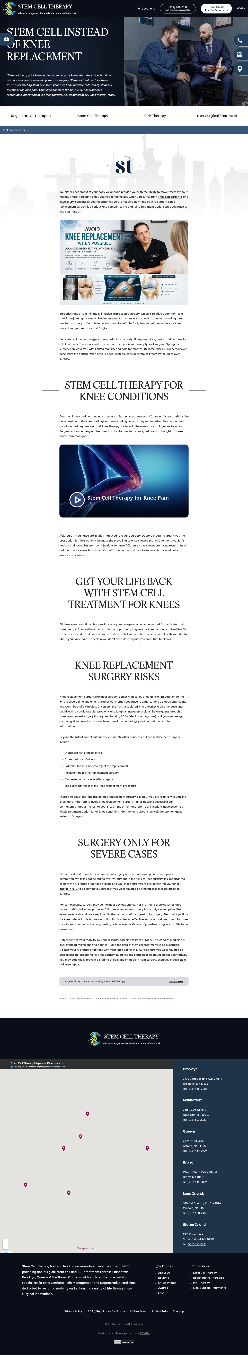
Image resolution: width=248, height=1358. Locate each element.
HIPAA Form (138, 1311)
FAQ (161, 1292)
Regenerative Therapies (208, 1277)
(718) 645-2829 (197, 1182)
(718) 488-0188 (177, 8)
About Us (164, 1272)
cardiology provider (136, 721)
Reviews (163, 1277)
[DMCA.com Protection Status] (124, 1342)
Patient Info (160, 1311)
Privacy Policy (73, 1311)
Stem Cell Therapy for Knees (111, 998)
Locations (148, 8)
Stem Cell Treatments (80, 998)
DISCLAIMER (176, 981)
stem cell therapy (149, 354)
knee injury (66, 201)
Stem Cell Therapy (93, 116)
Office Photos (167, 1283)
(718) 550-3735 (197, 1244)
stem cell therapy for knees (164, 811)
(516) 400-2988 (197, 1213)
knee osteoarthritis (170, 196)
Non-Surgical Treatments (209, 1287)
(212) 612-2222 (197, 1119)
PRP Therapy (155, 116)
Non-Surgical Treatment (217, 116)
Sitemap (178, 1311)
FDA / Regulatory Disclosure (106, 1311)
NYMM (145, 1333)
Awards (163, 1287)
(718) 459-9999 (197, 1150)
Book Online (216, 8)
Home (62, 998)
